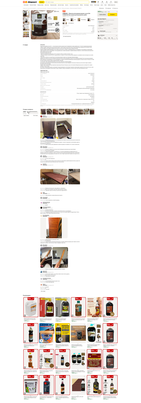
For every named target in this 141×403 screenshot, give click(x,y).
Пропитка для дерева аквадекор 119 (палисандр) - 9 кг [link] (46, 345)
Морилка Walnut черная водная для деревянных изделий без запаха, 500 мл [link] (62, 345)
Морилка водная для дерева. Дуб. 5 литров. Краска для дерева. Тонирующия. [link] (93, 345)
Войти (116, 2)
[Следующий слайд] (58, 25)
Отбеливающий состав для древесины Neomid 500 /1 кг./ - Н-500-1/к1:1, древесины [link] (47, 397)
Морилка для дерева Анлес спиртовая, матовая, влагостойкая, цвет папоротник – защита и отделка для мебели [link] (31, 345)
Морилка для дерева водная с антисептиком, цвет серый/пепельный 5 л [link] (61, 319)
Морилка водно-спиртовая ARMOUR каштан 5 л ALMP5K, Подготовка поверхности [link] (109, 371)
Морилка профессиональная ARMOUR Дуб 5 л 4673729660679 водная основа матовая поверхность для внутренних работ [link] (110, 319)
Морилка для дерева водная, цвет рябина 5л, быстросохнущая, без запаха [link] (46, 319)
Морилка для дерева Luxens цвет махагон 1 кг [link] (77, 397)
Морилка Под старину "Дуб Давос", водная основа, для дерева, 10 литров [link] (78, 371)
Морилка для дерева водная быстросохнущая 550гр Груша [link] (76, 345)
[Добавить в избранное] (37, 298)
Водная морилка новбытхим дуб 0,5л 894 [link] (94, 397)
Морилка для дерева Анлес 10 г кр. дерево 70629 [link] (93, 371)
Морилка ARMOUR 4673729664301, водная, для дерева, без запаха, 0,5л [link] (30, 371)
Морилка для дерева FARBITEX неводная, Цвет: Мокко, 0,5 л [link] (92, 319)
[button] (64, 11)
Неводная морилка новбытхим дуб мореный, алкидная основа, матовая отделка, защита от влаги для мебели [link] (110, 397)
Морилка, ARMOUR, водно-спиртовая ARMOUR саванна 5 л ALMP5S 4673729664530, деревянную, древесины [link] (110, 345)
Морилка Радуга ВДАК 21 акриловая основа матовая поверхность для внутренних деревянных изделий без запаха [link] (30, 397)
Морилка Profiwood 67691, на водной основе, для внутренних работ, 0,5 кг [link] (78, 319)
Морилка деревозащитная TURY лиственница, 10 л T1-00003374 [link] (30, 319)
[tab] (26, 5)
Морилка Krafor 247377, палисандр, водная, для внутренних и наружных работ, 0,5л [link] (62, 371)
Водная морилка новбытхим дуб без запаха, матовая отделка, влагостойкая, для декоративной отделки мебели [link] (46, 371)
